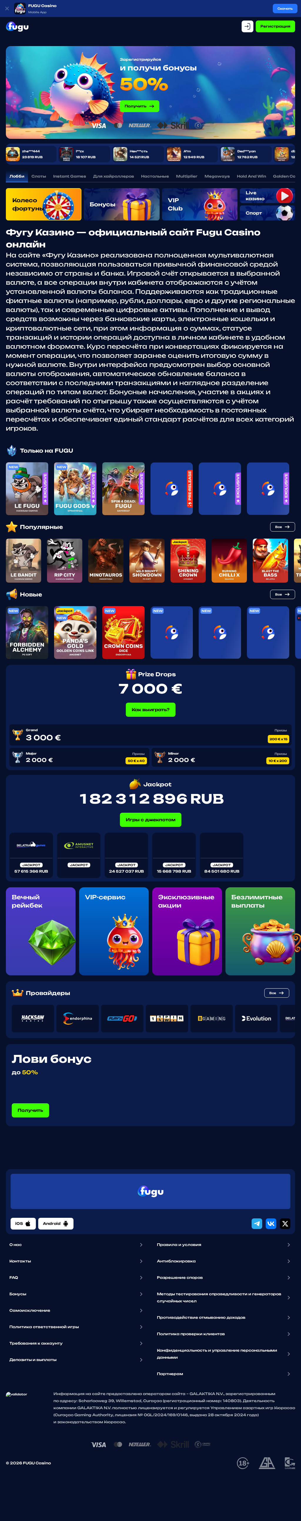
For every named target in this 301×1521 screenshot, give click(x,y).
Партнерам (170, 1374)
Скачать (285, 8)
